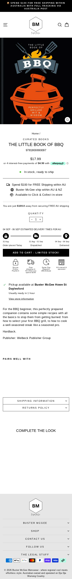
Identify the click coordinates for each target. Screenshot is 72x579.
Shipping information (36, 401)
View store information (21, 299)
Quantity (36, 213)
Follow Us (35, 546)
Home (35, 133)
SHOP (35, 531)
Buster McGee (35, 523)
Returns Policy (35, 407)
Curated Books (36, 139)
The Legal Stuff (35, 554)
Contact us (35, 538)
